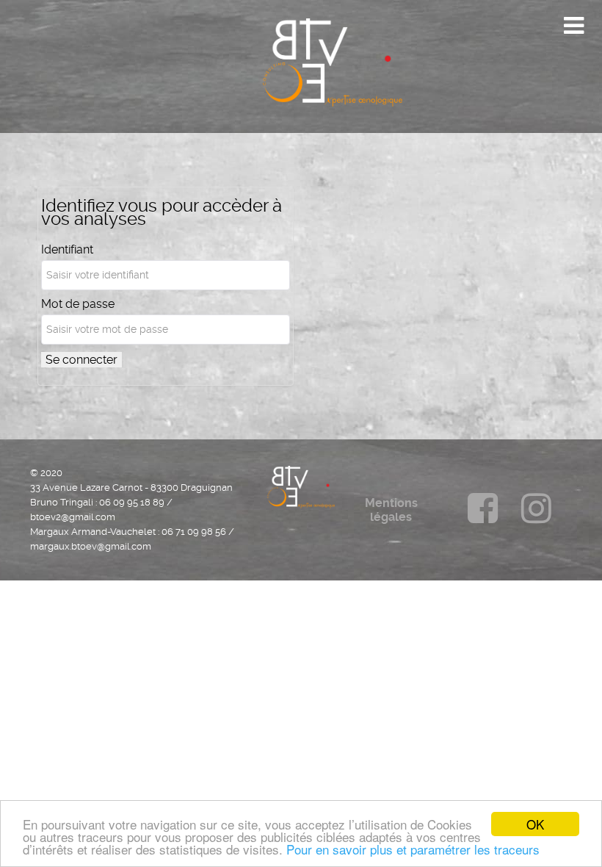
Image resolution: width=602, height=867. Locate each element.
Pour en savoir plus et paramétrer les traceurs (413, 849)
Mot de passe (78, 304)
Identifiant (67, 249)
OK (535, 824)
